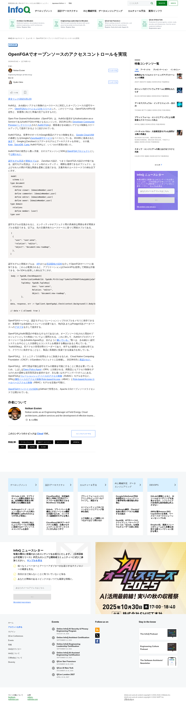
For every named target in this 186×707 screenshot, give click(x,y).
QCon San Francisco (66, 661)
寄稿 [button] (70, 3)
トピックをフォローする (83, 433)
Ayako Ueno (18, 82)
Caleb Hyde (139, 156)
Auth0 (32, 447)
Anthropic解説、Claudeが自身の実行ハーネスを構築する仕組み (127, 511)
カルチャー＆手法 (136, 11)
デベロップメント (43, 11)
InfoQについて (14, 653)
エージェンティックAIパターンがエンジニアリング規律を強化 (92, 509)
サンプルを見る (156, 186)
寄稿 (10, 645)
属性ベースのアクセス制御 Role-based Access (37, 379)
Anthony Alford (142, 137)
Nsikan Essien (19, 70)
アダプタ (19, 327)
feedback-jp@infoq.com (13, 698)
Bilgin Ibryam (140, 96)
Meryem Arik (155, 137)
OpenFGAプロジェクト (78, 151)
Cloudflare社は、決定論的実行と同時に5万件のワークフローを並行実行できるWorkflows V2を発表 (57, 499)
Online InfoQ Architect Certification (73, 637)
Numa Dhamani (141, 140)
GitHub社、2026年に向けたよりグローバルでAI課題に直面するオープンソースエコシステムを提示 (22, 525)
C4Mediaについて (15, 658)
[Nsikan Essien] (10, 70)
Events (11, 640)
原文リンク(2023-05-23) (20, 99)
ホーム (10, 623)
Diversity (11, 662)
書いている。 (63, 340)
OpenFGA (76, 442)
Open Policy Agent (32, 369)
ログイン (11, 632)
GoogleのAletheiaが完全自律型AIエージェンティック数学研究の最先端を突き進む (127, 499)
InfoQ (137, 124)
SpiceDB (18, 144)
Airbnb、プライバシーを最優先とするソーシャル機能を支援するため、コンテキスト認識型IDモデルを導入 (58, 512)
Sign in (173, 3)
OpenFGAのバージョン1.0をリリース (33, 109)
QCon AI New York (65, 668)
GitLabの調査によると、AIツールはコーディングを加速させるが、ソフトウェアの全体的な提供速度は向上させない (162, 500)
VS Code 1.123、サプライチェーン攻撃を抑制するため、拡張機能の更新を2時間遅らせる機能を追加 (22, 499)
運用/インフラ (155, 11)
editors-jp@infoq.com (33, 698)
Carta (26, 144)
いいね (16, 92)
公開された (15, 154)
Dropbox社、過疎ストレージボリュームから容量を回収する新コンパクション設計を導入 (162, 528)
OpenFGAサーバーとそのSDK (23, 389)
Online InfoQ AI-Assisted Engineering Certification (68, 654)
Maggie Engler (154, 140)
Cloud (12, 45)
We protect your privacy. (146, 207)
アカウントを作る (15, 627)
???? (22, 447)
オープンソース (62, 442)
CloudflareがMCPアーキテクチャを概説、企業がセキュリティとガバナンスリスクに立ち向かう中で (58, 525)
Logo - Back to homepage (19, 9)
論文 (10, 141)
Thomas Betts (141, 110)
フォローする (113, 70)
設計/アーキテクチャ (68, 11)
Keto (10, 144)
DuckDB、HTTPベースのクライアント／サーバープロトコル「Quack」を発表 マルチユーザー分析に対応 (128, 523)
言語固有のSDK (54, 264)
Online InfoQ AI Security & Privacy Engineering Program (72, 630)
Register (162, 3)
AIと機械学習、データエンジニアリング (103, 11)
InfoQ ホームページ (15, 38)
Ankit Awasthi (141, 82)
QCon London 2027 (66, 674)
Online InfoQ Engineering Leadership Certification (68, 645)
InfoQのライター (14, 649)
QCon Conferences (15, 636)
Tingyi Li (166, 140)
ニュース (29, 38)
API (38, 264)
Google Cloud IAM (85, 135)
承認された (85, 360)
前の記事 (157, 165)
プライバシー (129, 699)
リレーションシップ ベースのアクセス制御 (41, 376)
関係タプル (31, 161)
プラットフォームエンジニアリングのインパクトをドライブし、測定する (92, 498)
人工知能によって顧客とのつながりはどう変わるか (92, 519)
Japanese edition (58, 3)
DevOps (154, 485)
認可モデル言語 (15, 161)
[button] (156, 200)
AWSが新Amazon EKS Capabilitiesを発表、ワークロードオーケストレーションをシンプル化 (162, 514)
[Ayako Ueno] (10, 82)
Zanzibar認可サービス (41, 138)
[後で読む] (25, 92)
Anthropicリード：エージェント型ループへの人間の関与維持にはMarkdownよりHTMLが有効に (22, 512)
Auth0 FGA (43, 125)
